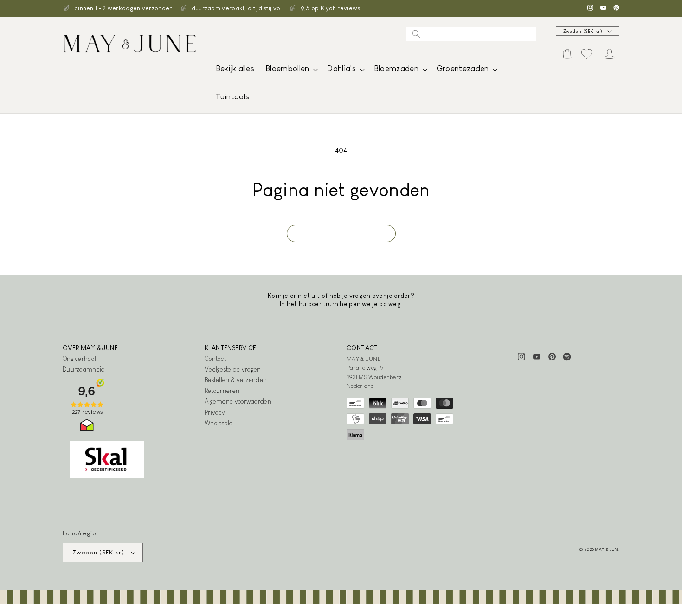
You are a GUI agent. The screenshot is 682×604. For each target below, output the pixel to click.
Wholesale (219, 423)
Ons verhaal (79, 358)
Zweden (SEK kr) (583, 31)
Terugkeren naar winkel (341, 234)
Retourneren (222, 390)
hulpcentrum (318, 304)
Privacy (215, 412)
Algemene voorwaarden (238, 401)
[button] (291, 71)
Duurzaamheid (84, 369)
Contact (215, 358)
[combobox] (471, 34)
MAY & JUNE (607, 549)
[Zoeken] (416, 34)
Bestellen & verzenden (236, 380)
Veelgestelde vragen (233, 369)
